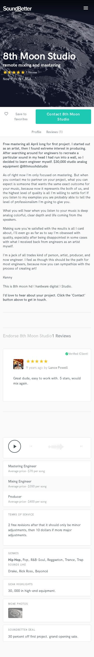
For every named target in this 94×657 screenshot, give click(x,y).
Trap (80, 560)
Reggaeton (55, 560)
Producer (14, 497)
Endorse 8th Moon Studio (27, 336)
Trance (70, 560)
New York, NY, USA (17, 79)
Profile (36, 132)
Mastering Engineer (22, 466)
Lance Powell (58, 368)
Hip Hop (14, 560)
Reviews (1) (54, 132)
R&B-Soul (38, 560)
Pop (25, 560)
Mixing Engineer (19, 481)
